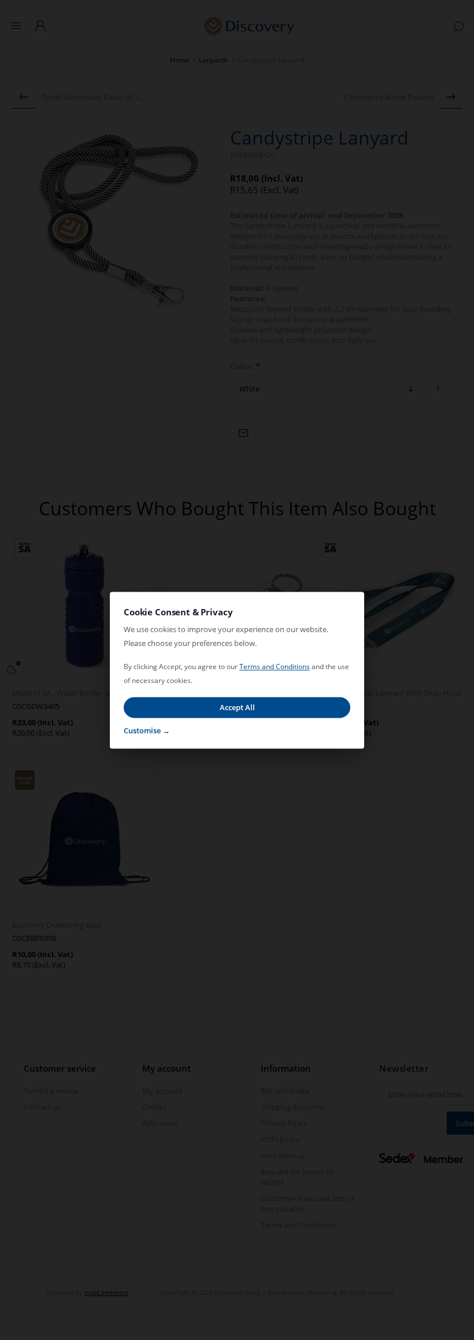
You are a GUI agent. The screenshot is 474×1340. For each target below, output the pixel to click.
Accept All (237, 707)
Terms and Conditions (274, 666)
